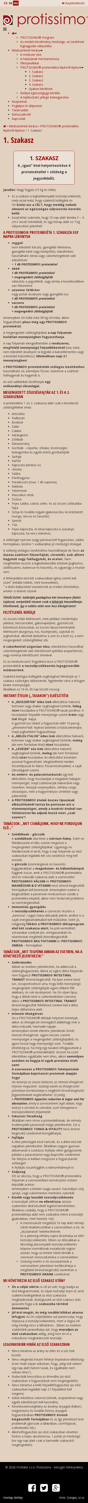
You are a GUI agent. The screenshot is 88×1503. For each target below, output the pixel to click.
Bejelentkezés (75, 3)
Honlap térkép (13, 1498)
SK (10, 3)
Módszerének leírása (23, 126)
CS (5, 3)
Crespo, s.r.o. (76, 1498)
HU (16, 3)
